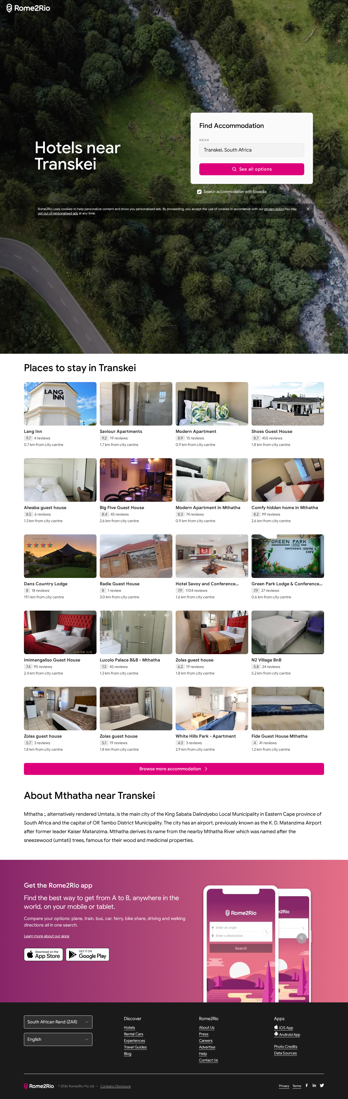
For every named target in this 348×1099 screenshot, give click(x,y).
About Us (207, 1027)
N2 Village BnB (266, 660)
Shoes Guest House (271, 431)
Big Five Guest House (122, 507)
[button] (251, 169)
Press (204, 1034)
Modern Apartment (196, 431)
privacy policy (274, 209)
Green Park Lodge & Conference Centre (285, 586)
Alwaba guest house (45, 507)
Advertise (207, 1047)
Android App (289, 1034)
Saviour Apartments (121, 431)
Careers (206, 1040)
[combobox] (252, 149)
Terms (297, 1086)
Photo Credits (285, 1046)
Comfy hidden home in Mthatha (284, 507)
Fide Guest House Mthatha (279, 736)
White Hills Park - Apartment (206, 736)
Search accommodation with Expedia (235, 191)
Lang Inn (33, 431)
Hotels (129, 1027)
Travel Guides (135, 1047)
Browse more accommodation (170, 769)
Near (204, 140)
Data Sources (285, 1053)
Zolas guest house (194, 660)
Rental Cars (133, 1034)
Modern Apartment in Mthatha (208, 507)
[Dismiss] (308, 209)
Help (203, 1053)
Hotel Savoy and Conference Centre (205, 586)
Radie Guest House (119, 584)
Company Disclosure (115, 1086)
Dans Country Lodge (45, 584)
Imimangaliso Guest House (52, 660)
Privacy (284, 1086)
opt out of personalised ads (58, 213)
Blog (127, 1053)
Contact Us (208, 1060)
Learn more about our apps (46, 936)
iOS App (285, 1027)
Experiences (134, 1040)
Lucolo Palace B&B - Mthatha (130, 660)
